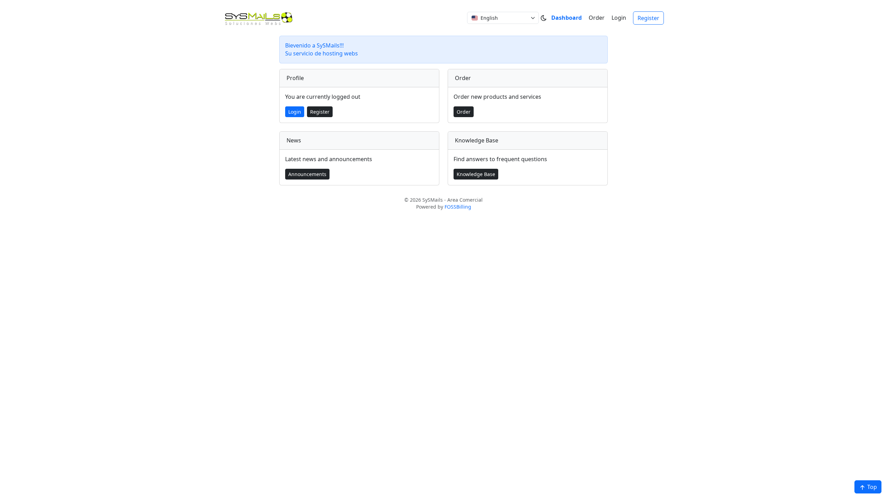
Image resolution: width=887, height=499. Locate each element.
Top (871, 487)
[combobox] (502, 18)
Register (648, 18)
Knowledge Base (476, 174)
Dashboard (566, 17)
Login (619, 17)
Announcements (307, 174)
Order (597, 17)
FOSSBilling (458, 206)
